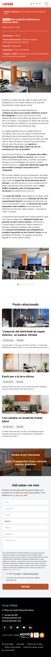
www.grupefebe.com (11, 621)
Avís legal (17, 574)
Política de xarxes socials (33, 647)
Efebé (7, 12)
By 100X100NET (8, 650)
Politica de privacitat (13, 569)
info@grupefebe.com (11, 618)
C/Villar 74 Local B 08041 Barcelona (18, 610)
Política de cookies (34, 644)
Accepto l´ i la (22, 574)
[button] (18, 284)
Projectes (15, 12)
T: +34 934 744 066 (10, 615)
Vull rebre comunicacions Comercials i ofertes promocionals (23, 579)
